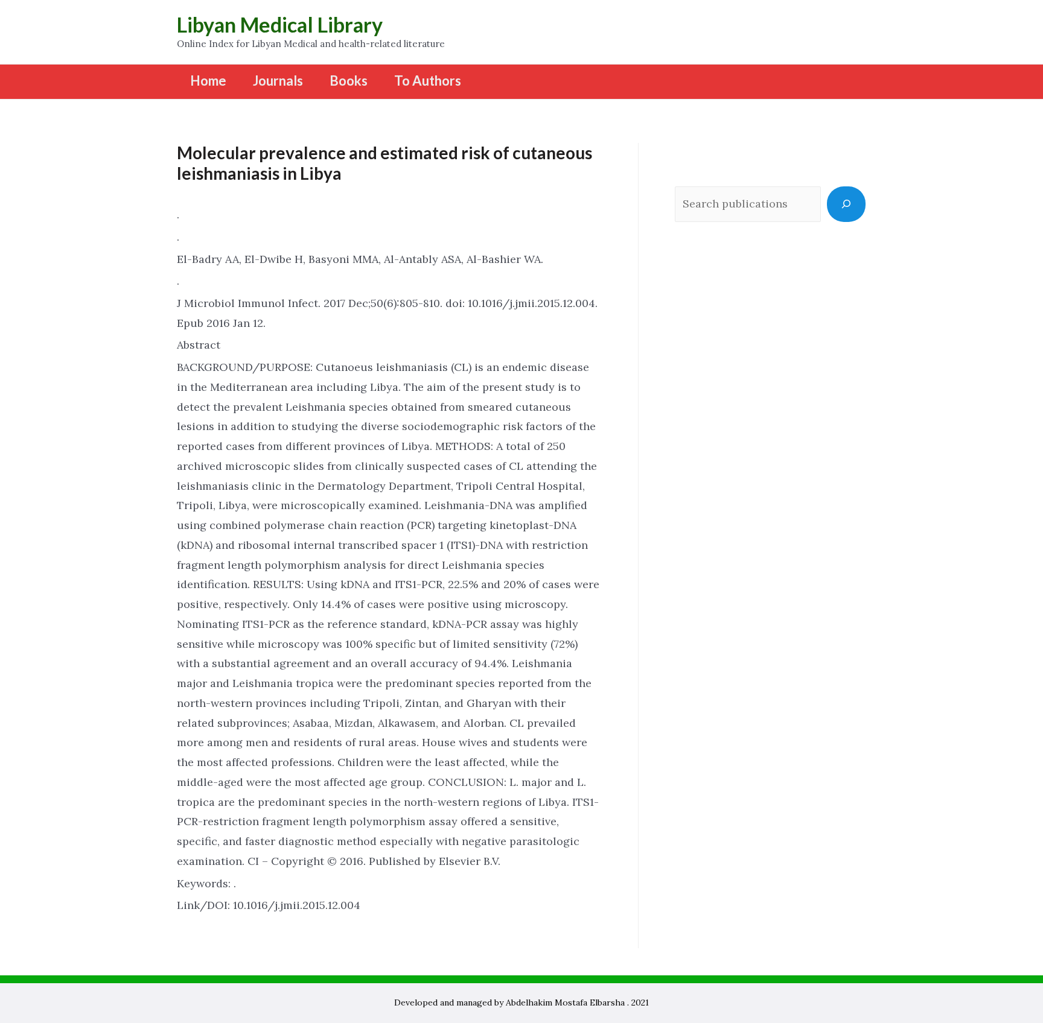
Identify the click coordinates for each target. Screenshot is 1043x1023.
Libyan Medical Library (280, 24)
